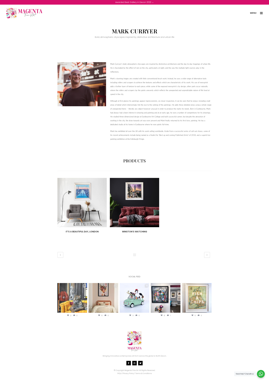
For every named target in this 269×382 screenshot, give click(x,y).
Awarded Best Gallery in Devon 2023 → (134, 2)
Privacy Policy (128, 373)
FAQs (119, 373)
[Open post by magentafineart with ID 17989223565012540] (103, 298)
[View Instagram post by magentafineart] (84, 310)
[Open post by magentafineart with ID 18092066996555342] (134, 298)
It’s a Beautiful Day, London (82, 231)
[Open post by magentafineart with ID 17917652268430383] (165, 298)
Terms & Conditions (143, 373)
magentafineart (72, 285)
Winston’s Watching (134, 231)
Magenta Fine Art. (132, 370)
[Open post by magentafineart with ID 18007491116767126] (72, 298)
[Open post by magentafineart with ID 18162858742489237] (197, 298)
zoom (75, 202)
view (89, 202)
